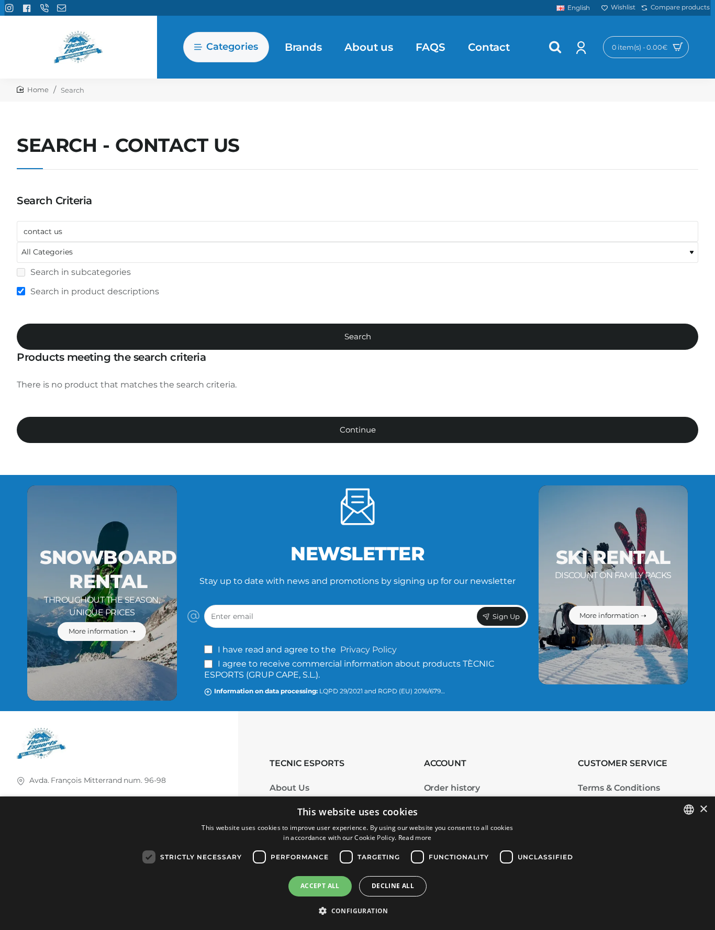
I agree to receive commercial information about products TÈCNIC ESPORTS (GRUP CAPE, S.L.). (349, 669)
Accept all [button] (320, 885)
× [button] (703, 809)
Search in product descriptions (93, 291)
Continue (358, 430)
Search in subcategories (79, 272)
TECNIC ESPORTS (307, 763)
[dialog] (357, 863)
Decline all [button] (393, 885)
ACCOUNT (445, 763)
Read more (415, 837)
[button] (357, 910)
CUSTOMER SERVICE (622, 763)
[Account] (582, 47)
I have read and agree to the (306, 650)
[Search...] (555, 47)
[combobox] (689, 809)
